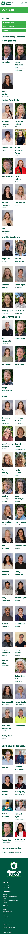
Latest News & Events (7, 911)
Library (4, 899)
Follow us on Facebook (8, 922)
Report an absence (8, 933)
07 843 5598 (6, 925)
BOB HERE (5, 895)
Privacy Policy (6, 917)
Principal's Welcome (7, 886)
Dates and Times (6, 913)
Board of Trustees (6, 888)
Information (5, 909)
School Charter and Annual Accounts (10, 900)
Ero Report (5, 902)
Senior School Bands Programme (9, 897)
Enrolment (5, 915)
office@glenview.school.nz (9, 927)
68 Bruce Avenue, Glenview (9, 930)
